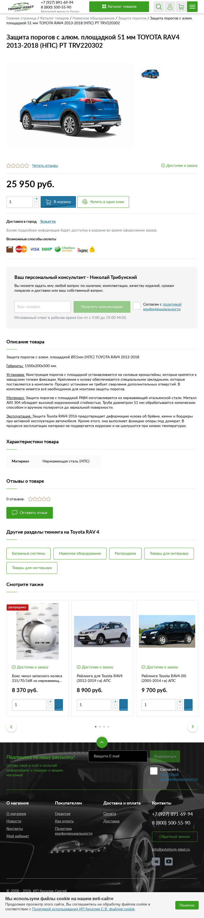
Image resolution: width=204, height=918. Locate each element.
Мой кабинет (17, 836)
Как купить (64, 821)
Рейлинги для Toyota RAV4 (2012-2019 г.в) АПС (99, 678)
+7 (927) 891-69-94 (57, 3)
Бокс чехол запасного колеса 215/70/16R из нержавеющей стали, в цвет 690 (37, 678)
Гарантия (62, 814)
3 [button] (104, 727)
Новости (13, 821)
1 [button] (95, 727)
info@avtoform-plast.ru (171, 849)
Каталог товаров (122, 7)
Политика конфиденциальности (73, 831)
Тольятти (48, 222)
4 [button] (108, 727)
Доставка (111, 821)
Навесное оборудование (94, 18)
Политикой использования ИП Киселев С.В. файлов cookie (83, 909)
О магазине (16, 814)
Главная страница (21, 18)
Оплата (109, 814)
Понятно (187, 905)
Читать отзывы (45, 166)
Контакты (14, 829)
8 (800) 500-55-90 (56, 7)
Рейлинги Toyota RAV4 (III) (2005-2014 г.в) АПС (164, 678)
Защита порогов (132, 18)
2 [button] (100, 727)
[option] (69, 105)
